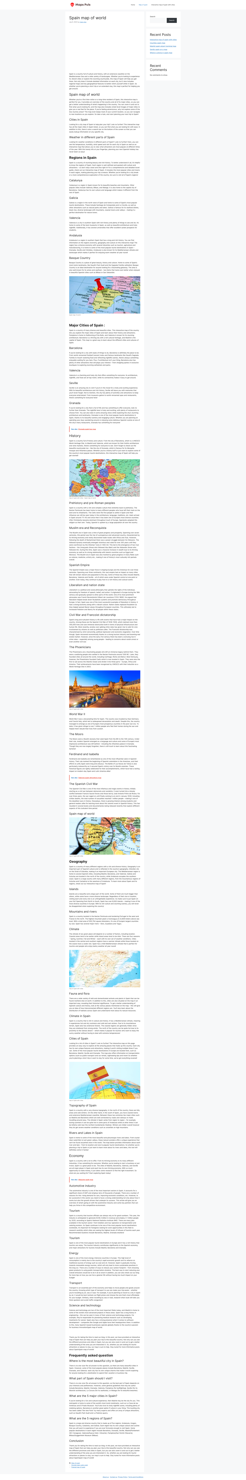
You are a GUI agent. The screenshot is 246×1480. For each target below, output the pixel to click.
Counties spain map (157, 43)
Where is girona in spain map (161, 53)
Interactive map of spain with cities (163, 5)
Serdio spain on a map (158, 49)
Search (152, 17)
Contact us (113, 1477)
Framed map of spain (78, 1467)
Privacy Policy (123, 1477)
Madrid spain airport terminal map (163, 46)
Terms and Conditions (135, 1477)
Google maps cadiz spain (79, 1465)
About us (106, 1477)
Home (133, 5)
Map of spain (143, 5)
